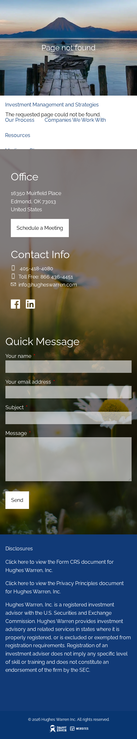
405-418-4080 (36, 268)
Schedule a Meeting (40, 228)
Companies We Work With (75, 120)
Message (40, 433)
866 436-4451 (56, 277)
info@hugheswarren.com (47, 285)
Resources (17, 135)
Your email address (52, 382)
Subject (39, 407)
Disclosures (19, 549)
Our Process (19, 120)
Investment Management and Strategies (52, 105)
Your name (42, 356)
